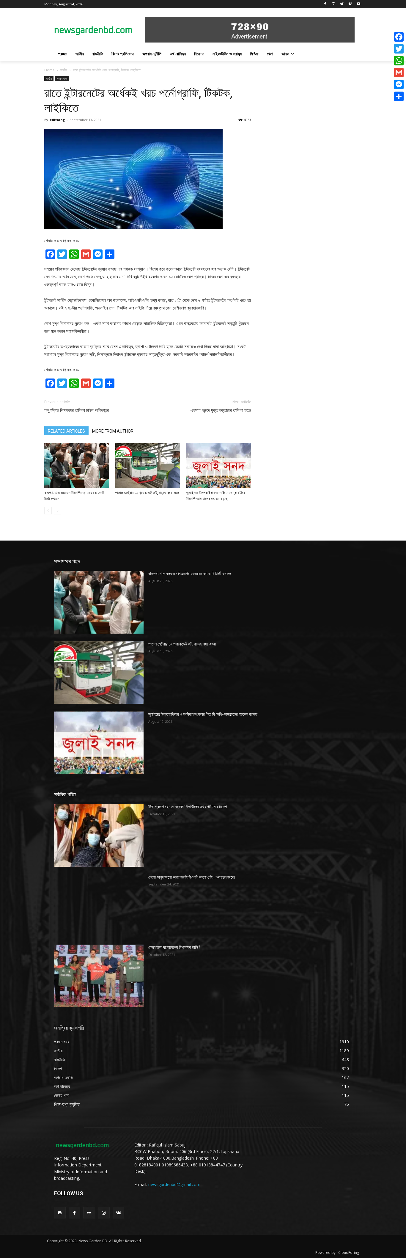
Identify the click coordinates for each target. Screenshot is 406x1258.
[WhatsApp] (399, 61)
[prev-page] (48, 510)
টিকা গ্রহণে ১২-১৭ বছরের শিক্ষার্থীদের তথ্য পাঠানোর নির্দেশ (187, 806)
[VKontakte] (118, 1212)
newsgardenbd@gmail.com (174, 1184)
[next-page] (57, 510)
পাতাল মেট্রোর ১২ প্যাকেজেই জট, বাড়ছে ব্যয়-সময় (147, 493)
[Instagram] (333, 4)
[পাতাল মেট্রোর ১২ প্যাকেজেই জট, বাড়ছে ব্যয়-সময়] (147, 465)
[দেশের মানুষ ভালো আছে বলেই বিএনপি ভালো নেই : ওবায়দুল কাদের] (99, 905)
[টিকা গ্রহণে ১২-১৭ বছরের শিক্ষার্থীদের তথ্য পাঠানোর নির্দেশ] (99, 835)
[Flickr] (89, 1212)
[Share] (399, 96)
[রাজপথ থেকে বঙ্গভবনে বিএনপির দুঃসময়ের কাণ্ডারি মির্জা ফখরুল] (76, 465)
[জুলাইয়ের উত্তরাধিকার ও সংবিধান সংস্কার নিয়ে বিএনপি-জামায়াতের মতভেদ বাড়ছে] (218, 465)
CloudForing (348, 1252)
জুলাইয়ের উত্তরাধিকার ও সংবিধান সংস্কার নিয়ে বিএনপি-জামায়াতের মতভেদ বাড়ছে (202, 714)
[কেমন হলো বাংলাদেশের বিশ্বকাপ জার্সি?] (99, 976)
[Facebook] (325, 4)
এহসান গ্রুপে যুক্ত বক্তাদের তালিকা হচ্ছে (221, 410)
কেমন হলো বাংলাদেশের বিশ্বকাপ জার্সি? (174, 947)
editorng (57, 119)
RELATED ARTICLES (66, 431)
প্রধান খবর (62, 78)
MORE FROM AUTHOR (112, 431)
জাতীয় (63, 70)
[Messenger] (399, 84)
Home (49, 70)
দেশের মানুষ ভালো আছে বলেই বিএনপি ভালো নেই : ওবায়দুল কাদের (191, 877)
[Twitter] (342, 4)
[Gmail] (399, 72)
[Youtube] (358, 4)
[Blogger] (60, 1212)
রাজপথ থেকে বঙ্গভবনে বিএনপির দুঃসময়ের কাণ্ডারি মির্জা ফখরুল (189, 573)
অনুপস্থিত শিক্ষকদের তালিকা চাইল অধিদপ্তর (76, 410)
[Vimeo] (350, 4)
